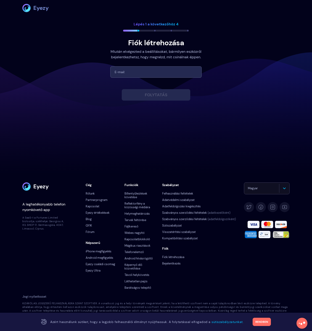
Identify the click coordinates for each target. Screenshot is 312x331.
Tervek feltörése (135, 220)
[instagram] (273, 207)
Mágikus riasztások (137, 246)
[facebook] (261, 207)
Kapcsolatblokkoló (137, 239)
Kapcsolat (92, 206)
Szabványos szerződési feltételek (196, 213)
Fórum (90, 232)
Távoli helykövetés (136, 275)
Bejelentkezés (171, 263)
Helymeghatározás (137, 214)
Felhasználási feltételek (177, 193)
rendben (261, 322)
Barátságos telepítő (137, 288)
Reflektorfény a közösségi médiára (137, 205)
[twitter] (249, 207)
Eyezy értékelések (98, 213)
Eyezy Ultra (93, 270)
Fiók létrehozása (173, 257)
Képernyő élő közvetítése (133, 266)
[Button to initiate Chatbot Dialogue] (301, 323)
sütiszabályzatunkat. (227, 322)
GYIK (89, 225)
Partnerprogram (97, 200)
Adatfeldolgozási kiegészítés (181, 206)
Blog (89, 219)
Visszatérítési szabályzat (179, 232)
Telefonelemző (134, 252)
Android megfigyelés (99, 258)
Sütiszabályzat (172, 225)
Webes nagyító (134, 233)
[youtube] (285, 207)
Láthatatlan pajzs (136, 281)
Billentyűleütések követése (135, 195)
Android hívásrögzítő (138, 258)
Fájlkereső (131, 226)
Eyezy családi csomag (100, 264)
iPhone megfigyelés (98, 251)
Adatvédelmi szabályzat (178, 200)
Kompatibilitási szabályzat (180, 238)
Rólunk (90, 193)
